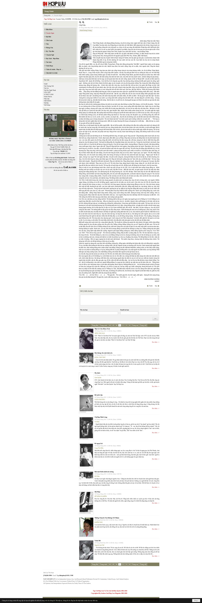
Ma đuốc (97, 373)
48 (110, 325)
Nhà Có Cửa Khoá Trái (102, 329)
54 (129, 325)
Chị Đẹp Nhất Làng (101, 417)
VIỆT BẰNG (47, 101)
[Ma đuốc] (86, 382)
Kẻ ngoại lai (99, 443)
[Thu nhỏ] (80, 22)
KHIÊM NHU (99, 522)
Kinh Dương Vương (86, 30)
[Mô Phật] (86, 503)
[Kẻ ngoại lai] (86, 455)
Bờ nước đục (99, 395)
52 (123, 325)
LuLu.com (71, 157)
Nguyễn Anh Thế (99, 545)
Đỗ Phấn (97, 476)
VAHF (46, 84)
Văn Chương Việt (49, 86)
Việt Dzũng (47, 105)
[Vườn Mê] (86, 550)
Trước (151, 22)
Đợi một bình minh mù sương (104, 472)
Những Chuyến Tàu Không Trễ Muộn (107, 518)
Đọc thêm (154, 342)
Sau (156, 22)
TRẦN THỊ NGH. (100, 333)
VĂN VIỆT (47, 92)
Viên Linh (46, 99)
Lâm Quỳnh (98, 377)
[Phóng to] (83, 22)
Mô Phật (97, 492)
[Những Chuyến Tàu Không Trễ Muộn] (86, 527)
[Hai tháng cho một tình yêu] (86, 358)
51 (119, 325)
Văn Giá (46, 88)
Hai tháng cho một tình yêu (103, 353)
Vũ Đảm (97, 422)
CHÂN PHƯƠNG (100, 399)
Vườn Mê (98, 541)
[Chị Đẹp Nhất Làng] (86, 428)
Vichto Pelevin (48, 96)
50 (116, 325)
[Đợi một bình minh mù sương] (86, 475)
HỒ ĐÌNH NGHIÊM (101, 496)
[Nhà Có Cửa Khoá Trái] (86, 339)
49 (113, 325)
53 (126, 325)
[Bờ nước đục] (86, 404)
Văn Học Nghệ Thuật (50, 90)
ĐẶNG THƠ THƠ (100, 357)
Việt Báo (46, 103)
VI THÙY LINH (48, 94)
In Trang (80, 286)
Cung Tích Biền (99, 448)
